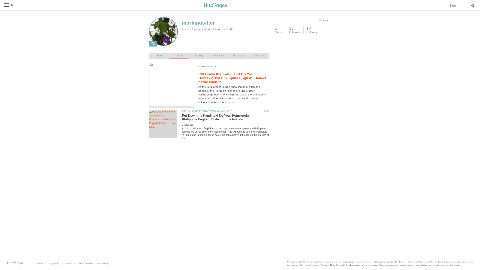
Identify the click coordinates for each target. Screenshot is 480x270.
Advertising (103, 263)
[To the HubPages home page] (15, 263)
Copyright (54, 263)
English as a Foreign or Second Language (206, 111)
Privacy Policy (86, 263)
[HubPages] (215, 5)
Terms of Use (69, 263)
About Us (41, 263)
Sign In (454, 5)
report (325, 20)
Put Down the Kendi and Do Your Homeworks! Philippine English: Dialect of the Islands (232, 78)
